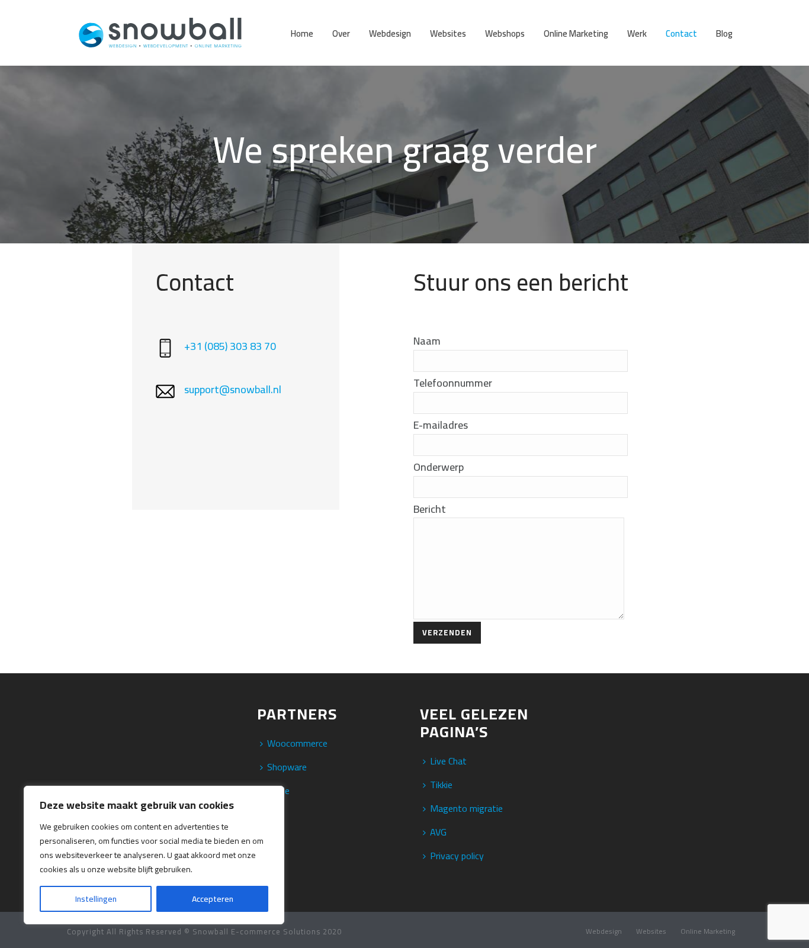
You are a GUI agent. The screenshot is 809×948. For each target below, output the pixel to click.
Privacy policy (457, 856)
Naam (427, 341)
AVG (438, 832)
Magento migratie (466, 808)
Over (341, 33)
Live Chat (448, 761)
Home (302, 33)
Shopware (287, 767)
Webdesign (390, 33)
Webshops (505, 33)
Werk (637, 33)
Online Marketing (576, 33)
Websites (448, 33)
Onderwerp (438, 467)
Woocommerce (297, 743)
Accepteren (212, 899)
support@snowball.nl (232, 389)
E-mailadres (440, 425)
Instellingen (96, 899)
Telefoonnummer (452, 383)
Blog (724, 33)
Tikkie (441, 784)
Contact (681, 33)
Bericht (429, 509)
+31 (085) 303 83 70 (230, 346)
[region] (154, 855)
